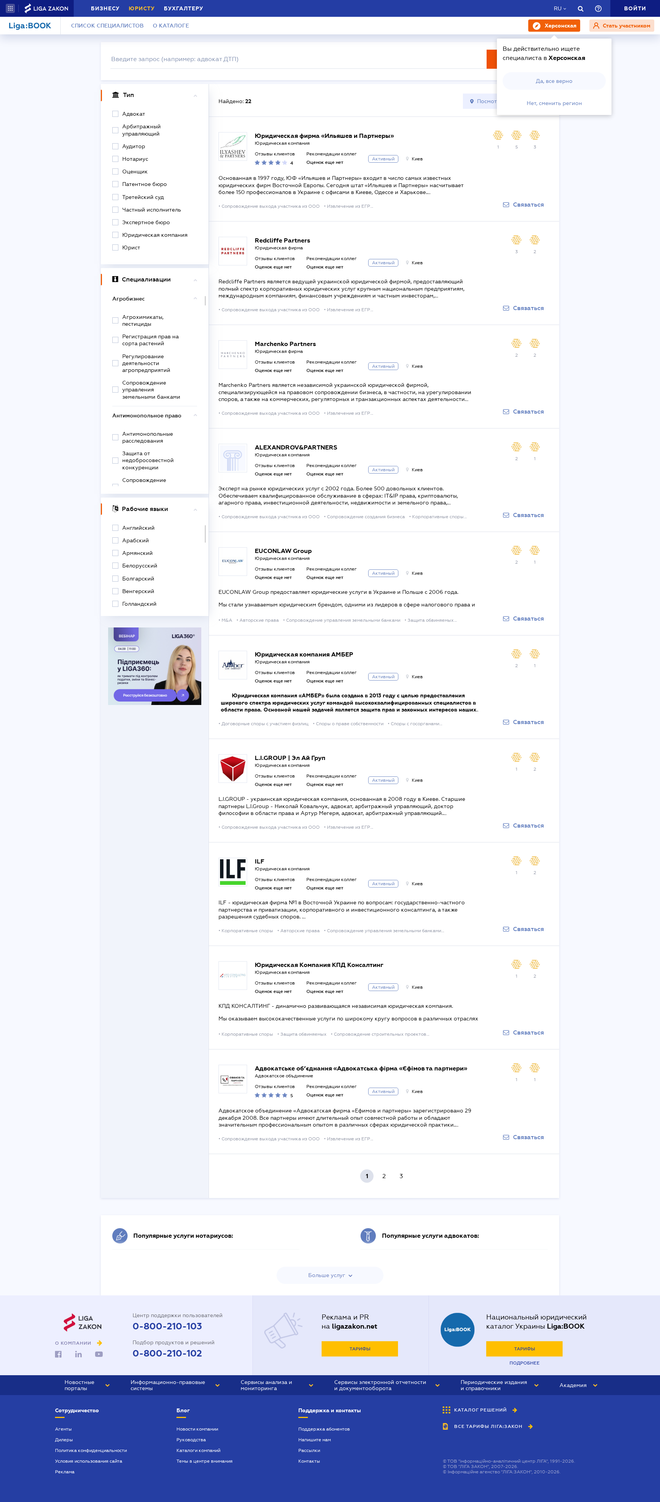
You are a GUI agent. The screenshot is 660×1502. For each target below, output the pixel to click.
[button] (10, 8)
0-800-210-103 (167, 1326)
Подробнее (525, 1363)
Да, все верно (554, 81)
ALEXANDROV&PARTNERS (296, 447)
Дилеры (64, 1439)
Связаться (528, 204)
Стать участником (625, 26)
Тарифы (359, 1349)
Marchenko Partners (285, 344)
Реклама (64, 1472)
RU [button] (557, 8)
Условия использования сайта (88, 1461)
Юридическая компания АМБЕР (304, 654)
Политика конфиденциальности (91, 1450)
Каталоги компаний (198, 1450)
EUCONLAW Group (283, 551)
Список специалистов (107, 26)
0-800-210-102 (167, 1353)
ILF (259, 861)
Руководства (191, 1439)
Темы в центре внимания (204, 1461)
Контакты (309, 1461)
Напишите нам (314, 1439)
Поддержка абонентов (324, 1429)
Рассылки (309, 1450)
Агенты (63, 1429)
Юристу (142, 8)
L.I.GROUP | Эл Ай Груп (290, 758)
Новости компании (197, 1429)
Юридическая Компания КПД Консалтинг (319, 964)
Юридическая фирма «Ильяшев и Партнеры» (324, 135)
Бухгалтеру (183, 8)
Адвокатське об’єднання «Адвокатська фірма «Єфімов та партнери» (361, 1068)
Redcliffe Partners (282, 240)
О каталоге (171, 26)
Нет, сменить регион (554, 103)
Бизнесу (105, 8)
